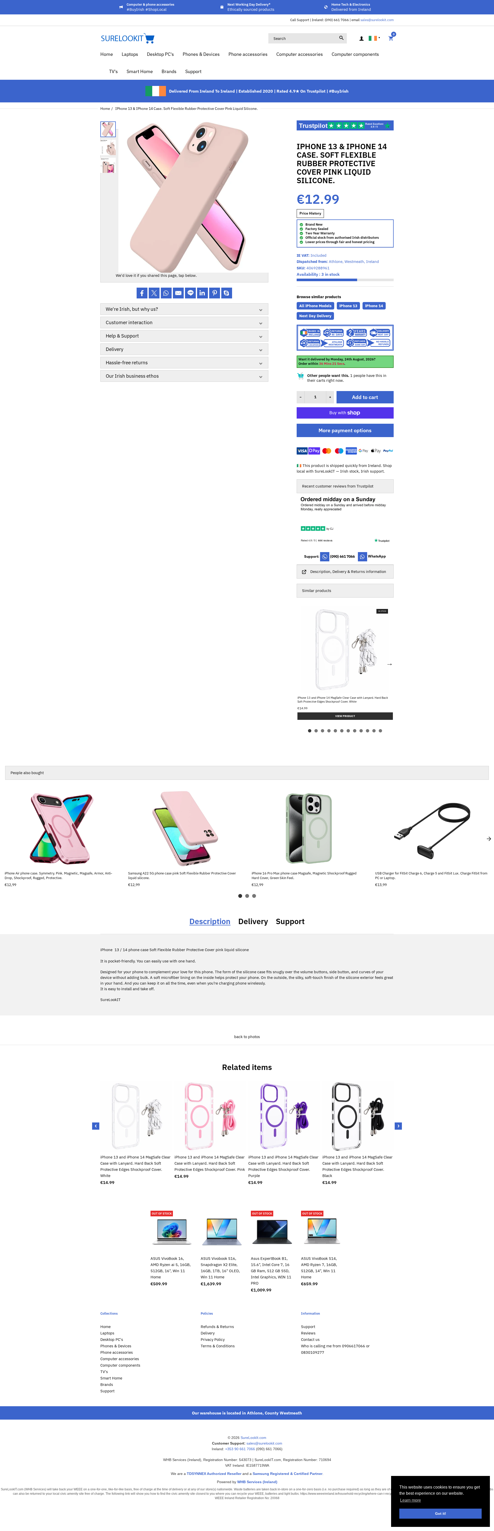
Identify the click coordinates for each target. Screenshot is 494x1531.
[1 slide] (240, 896)
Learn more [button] (410, 1500)
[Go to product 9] (361, 730)
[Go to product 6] (341, 730)
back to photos (247, 1036)
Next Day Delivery (315, 315)
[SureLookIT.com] (127, 38)
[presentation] (96, 1126)
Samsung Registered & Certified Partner (287, 1474)
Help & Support (122, 336)
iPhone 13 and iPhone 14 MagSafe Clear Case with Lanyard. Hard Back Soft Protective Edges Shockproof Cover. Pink (209, 1163)
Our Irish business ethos (132, 376)
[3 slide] (254, 896)
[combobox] (307, 38)
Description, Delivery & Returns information (348, 571)
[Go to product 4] (329, 730)
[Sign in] (361, 38)
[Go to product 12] (380, 730)
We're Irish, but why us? (132, 309)
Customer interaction (129, 322)
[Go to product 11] (374, 730)
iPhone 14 (374, 305)
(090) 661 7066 (342, 556)
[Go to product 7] (348, 730)
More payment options (345, 430)
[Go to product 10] (367, 730)
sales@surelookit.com (377, 20)
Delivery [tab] (253, 921)
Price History (310, 213)
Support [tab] (290, 921)
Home (105, 108)
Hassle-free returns (127, 362)
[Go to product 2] (316, 730)
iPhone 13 (348, 305)
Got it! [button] (440, 1513)
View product (62, 861)
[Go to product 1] (309, 730)
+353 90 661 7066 (240, 1449)
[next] (489, 839)
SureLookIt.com (253, 1438)
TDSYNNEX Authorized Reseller (214, 1474)
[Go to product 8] (354, 730)
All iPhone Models (315, 305)
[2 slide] (247, 896)
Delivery (114, 349)
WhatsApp (376, 556)
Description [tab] (210, 921)
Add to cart (365, 397)
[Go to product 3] (322, 730)
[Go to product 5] (335, 730)
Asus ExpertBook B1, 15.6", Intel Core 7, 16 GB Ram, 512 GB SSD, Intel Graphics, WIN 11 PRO (271, 1271)
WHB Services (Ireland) (257, 1482)
